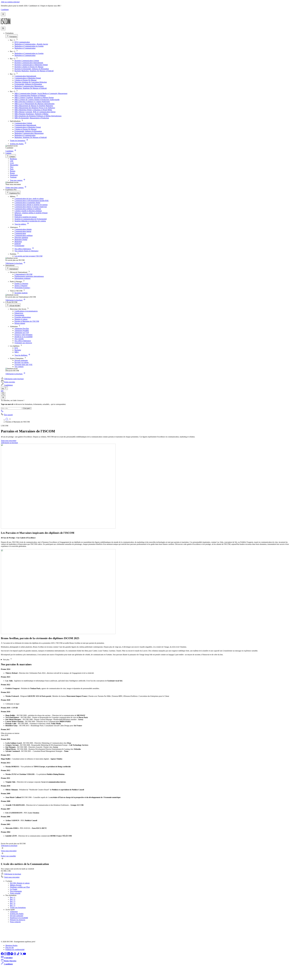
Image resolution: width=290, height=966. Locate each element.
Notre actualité (15, 893)
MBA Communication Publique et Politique (30, 95)
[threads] (15, 954)
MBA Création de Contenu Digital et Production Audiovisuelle (36, 100)
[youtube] (24, 954)
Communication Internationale (25, 76)
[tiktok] (18, 954)
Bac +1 (12, 897)
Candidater (5, 10)
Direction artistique (21, 237)
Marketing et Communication (24, 48)
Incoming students (21, 293)
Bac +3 (12, 901)
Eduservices (18, 313)
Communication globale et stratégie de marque (31, 205)
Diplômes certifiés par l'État (20, 887)
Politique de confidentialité (14, 949)
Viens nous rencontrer (9, 851)
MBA (16, 352)
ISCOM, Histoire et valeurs (20, 883)
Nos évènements (16, 891)
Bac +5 (12, 905)
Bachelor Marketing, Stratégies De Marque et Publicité (34, 71)
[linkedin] (8, 954)
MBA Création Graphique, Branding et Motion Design (34, 98)
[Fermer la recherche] (3, 397)
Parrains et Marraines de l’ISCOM (26, 321)
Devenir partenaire (21, 360)
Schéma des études (16, 914)
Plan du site (9, 947)
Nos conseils (19, 339)
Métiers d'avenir (15, 885)
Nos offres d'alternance (22, 341)
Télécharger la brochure (9, 443)
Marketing (18, 215)
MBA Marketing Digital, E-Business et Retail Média (33, 110)
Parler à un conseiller (8, 856)
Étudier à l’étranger (21, 284)
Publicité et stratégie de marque (25, 217)
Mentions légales (11, 945)
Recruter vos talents (21, 362)
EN (2, 391)
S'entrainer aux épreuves (23, 343)
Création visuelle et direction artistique (28, 211)
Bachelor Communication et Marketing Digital (31, 65)
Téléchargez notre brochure (14, 379)
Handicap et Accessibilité (23, 337)
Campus (8, 153)
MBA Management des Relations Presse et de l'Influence (34, 108)
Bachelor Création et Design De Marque (28, 67)
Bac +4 (12, 903)
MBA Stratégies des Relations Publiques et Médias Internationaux (38, 116)
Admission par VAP (21, 333)
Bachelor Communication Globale (26, 61)
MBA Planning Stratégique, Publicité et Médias (31, 114)
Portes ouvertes (9, 382)
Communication (20, 233)
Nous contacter (15, 922)
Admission (14, 912)
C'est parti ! (27, 408)
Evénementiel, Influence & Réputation (28, 84)
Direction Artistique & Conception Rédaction (30, 82)
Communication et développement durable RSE (31, 201)
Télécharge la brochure (9, 846)
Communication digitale (23, 229)
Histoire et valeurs (20, 319)
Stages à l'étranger (20, 286)
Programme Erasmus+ (22, 288)
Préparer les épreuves (17, 920)
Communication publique (23, 235)
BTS (16, 348)
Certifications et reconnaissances (26, 311)
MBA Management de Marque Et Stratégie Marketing (33, 106)
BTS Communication (22, 42)
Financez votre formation (23, 335)
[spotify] (12, 954)
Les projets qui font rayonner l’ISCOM (28, 256)
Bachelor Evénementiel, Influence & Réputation (31, 69)
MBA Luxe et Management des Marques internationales (34, 104)
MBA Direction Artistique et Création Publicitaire (32, 102)
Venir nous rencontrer (8, 441)
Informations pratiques (22, 278)
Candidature (8, 385)
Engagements (19, 315)
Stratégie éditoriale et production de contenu (30, 221)
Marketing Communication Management (29, 86)
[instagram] (5, 954)
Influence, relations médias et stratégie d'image (31, 213)
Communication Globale (23, 123)
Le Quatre (13, 889)
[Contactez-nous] (2, 412)
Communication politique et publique (27, 209)
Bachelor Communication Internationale (28, 63)
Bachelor (17, 350)
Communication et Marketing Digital (27, 78)
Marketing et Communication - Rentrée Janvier (31, 44)
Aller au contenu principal (10, 2)
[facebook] (2, 954)
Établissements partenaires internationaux (29, 276)
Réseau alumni (19, 323)
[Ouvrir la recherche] (3, 394)
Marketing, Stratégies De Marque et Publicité (30, 88)
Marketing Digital (20, 239)
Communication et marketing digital (27, 203)
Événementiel (19, 246)
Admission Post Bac (21, 328)
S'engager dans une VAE (23, 364)
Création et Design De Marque (25, 80)
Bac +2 (12, 899)
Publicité (17, 244)
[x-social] (21, 954)
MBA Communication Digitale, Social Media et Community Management (40, 93)
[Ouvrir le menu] (3, 28)
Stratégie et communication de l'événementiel (30, 219)
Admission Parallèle (21, 331)
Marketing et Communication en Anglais (29, 46)
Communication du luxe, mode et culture (29, 198)
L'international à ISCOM (23, 274)
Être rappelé (8, 415)
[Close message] (3, 14)
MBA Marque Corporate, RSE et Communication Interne (35, 112)
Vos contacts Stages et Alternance (26, 251)
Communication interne (22, 231)
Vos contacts (18, 367)
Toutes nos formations (18, 907)
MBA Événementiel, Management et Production (31, 118)
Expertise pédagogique (22, 317)
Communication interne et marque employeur (30, 207)
